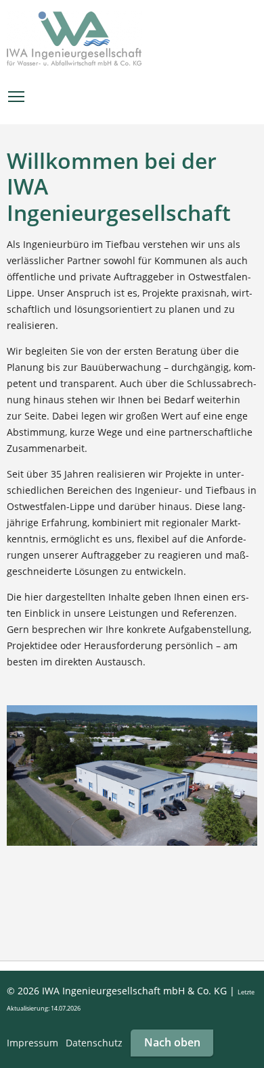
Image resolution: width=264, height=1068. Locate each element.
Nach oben (172, 1042)
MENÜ (16, 96)
